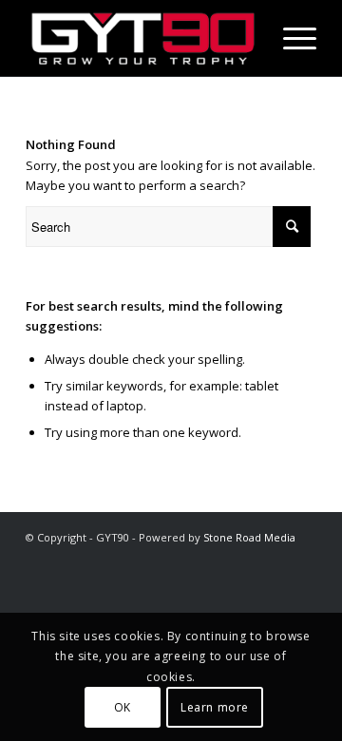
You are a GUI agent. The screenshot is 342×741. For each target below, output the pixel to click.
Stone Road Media (249, 537)
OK (122, 707)
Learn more (214, 707)
